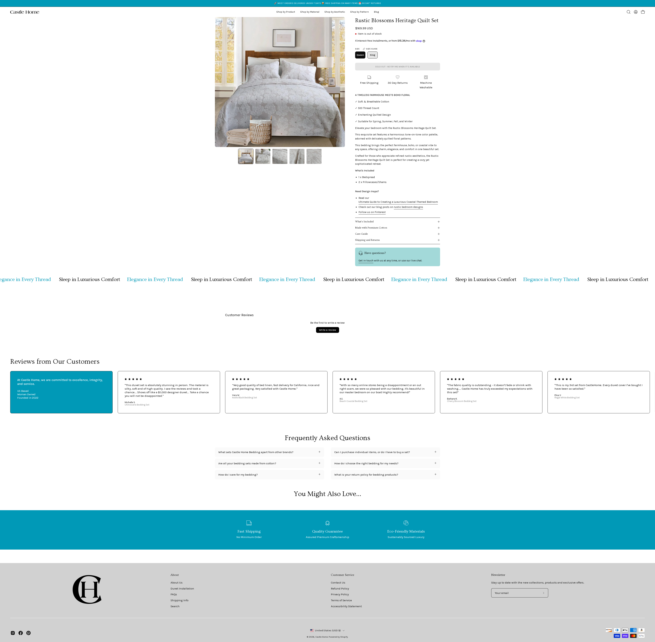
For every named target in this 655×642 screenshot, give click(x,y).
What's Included (364, 221)
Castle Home (321, 637)
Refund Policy (340, 588)
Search (175, 606)
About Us (177, 582)
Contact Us (338, 582)
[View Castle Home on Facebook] (20, 633)
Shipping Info (179, 600)
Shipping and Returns (367, 240)
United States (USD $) (328, 630)
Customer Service (342, 575)
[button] (335, 12)
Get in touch (366, 260)
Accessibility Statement (346, 606)
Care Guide (361, 233)
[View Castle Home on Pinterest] (28, 633)
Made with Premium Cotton (371, 227)
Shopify (344, 637)
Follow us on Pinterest (372, 212)
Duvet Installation (182, 588)
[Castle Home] (24, 12)
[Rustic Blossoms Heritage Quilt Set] (245, 156)
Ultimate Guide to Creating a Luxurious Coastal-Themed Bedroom (398, 201)
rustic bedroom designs (408, 207)
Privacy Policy (340, 594)
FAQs (174, 594)
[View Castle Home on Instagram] (12, 633)
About (175, 575)
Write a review (327, 329)
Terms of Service (341, 600)
